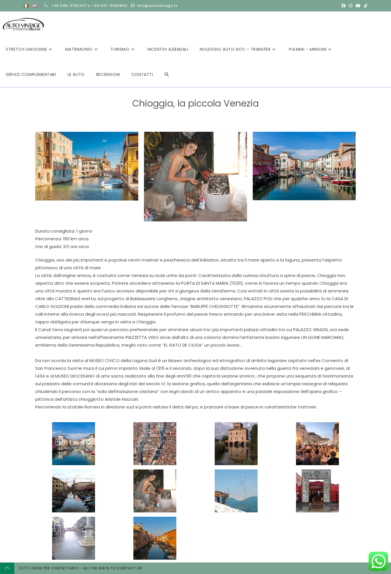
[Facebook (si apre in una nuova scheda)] (343, 6)
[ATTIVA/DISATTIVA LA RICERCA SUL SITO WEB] (166, 74)
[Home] (145, 112)
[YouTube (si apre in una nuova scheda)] (358, 6)
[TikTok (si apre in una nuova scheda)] (364, 6)
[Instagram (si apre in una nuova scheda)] (350, 6)
